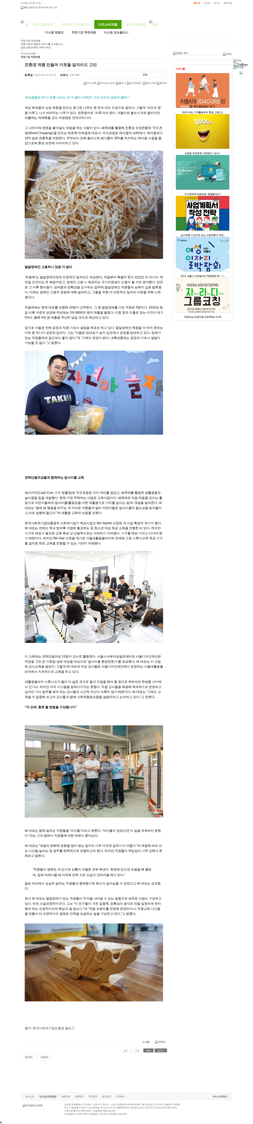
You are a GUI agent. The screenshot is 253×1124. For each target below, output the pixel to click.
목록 (148, 1050)
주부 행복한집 (135, 24)
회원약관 (65, 1096)
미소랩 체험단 (54, 32)
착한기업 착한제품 (84, 32)
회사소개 (29, 1096)
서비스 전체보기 (220, 1096)
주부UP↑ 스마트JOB (75, 24)
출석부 (197, 3)
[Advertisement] (94, 1071)
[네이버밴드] (134, 83)
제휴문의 (79, 1096)
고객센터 (120, 1096)
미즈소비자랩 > (29, 53)
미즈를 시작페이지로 (31, 3)
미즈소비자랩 (107, 24)
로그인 (217, 3)
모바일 (207, 3)
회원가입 (228, 3)
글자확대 (160, 74)
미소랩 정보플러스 (116, 32)
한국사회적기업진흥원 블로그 (54, 1028)
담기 (126, 1050)
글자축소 (164, 74)
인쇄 (137, 1050)
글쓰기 (161, 1050)
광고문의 (106, 1096)
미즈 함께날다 (43, 24)
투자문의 (93, 1096)
